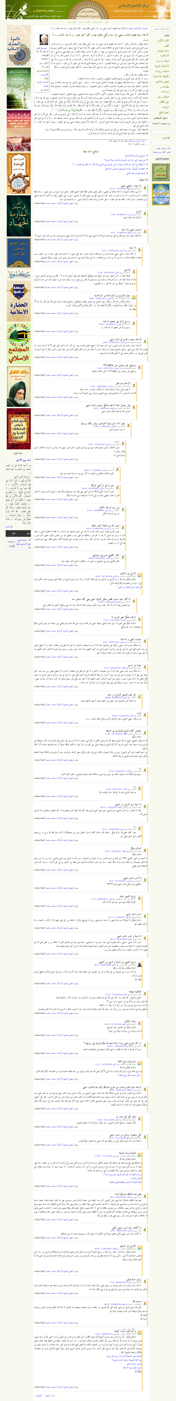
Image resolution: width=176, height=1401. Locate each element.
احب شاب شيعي (133, 914)
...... (116, 441)
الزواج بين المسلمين (128, 573)
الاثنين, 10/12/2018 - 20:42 (106, 576)
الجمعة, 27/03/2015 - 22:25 (120, 189)
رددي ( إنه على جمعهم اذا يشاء (116, 321)
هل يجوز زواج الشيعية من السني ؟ (129, 587)
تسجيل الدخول (68, 203)
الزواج (138, 211)
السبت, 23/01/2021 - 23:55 (115, 620)
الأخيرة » (38, 1396)
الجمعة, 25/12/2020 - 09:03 (115, 1024)
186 (110, 141)
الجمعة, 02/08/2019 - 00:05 (115, 1304)
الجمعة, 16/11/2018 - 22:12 (119, 1138)
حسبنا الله (137, 1301)
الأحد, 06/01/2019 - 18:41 (120, 1197)
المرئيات (165, 107)
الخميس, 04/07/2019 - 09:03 (100, 298)
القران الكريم (140, 141)
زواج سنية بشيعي (133, 1279)
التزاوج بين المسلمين (127, 1246)
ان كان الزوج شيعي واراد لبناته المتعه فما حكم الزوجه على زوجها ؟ (112, 1043)
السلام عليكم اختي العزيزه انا (124, 617)
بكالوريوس (45, 75)
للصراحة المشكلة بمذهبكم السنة (128, 1194)
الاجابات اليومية (162, 66)
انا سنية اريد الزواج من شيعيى (128, 804)
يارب (139, 713)
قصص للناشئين (162, 81)
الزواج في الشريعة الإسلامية (135, 156)
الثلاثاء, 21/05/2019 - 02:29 (106, 1249)
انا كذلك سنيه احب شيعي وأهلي (126, 1227)
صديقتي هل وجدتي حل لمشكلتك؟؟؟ (119, 365)
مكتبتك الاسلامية (161, 76)
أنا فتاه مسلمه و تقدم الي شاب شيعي (125, 339)
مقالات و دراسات (84, 22)
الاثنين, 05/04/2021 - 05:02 (109, 602)
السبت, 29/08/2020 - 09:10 (98, 528)
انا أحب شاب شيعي (132, 878)
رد (140, 768)
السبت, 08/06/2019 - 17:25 (121, 1282)
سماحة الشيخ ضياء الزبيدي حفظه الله (23, 544)
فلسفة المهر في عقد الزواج (135, 173)
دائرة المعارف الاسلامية (163, 53)
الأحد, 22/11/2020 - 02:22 (108, 1120)
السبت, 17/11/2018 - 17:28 (106, 1156)
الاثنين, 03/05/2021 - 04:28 (93, 488)
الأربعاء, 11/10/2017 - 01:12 (119, 917)
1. (145, 141)
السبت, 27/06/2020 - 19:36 (99, 444)
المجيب (107, 22)
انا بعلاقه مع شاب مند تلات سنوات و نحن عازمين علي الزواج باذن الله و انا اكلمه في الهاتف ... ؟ (109, 164)
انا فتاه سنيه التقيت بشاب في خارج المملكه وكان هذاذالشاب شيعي (112, 1087)
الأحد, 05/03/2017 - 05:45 (120, 771)
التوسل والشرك (136, 1178)
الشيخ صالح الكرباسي (41, 48)
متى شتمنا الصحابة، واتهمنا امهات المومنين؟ (127, 1360)
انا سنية (132, 247)
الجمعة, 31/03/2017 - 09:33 (111, 807)
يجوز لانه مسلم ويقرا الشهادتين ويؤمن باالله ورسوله (103, 423)
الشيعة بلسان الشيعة (127, 1153)
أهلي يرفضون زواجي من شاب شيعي (125, 1135)
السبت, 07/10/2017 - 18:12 (120, 881)
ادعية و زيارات (97, 22)
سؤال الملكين (130, 1021)
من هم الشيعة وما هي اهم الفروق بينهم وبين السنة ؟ (122, 1174)
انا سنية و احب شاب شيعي (129, 936)
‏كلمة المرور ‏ (165, 138)
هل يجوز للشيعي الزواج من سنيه (122, 694)
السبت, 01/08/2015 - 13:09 (121, 214)
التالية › (47, 1396)
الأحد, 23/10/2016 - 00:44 (123, 716)
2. (145, 144)
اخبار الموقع (164, 112)
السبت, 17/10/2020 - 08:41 (95, 470)
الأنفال (130, 141)
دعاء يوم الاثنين (23, 460)
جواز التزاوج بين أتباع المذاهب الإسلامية (112, 295)
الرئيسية (145, 28)
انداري (127, 269)
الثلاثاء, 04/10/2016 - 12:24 (115, 668)
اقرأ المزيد (9, 527)
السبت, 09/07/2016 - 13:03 (114, 642)
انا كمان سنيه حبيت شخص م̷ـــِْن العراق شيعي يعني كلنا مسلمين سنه (101, 599)
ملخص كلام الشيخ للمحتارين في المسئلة (123, 731)
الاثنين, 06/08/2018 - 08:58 (116, 697)
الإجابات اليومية (135, 28)
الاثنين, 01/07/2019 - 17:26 (108, 272)
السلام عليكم (136, 848)
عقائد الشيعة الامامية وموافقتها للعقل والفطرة (126, 1182)
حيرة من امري (134, 665)
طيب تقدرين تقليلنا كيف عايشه (105, 525)
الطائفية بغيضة (135, 991)
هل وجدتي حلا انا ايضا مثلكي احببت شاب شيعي (108, 405)
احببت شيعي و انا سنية (131, 639)
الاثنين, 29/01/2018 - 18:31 (105, 965)
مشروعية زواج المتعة (127, 1061)
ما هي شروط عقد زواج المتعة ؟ (130, 1075)
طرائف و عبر (163, 96)
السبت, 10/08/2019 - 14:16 (106, 1334)
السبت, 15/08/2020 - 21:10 (98, 510)
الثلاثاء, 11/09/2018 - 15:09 (120, 1090)
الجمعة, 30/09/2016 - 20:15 (103, 408)
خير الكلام (164, 102)
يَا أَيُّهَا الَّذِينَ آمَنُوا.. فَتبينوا (125, 1331)
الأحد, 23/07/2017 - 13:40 (116, 789)
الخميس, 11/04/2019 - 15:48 (104, 426)
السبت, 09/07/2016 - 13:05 (108, 368)
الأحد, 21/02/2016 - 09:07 (114, 342)
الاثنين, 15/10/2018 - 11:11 (106, 1064)
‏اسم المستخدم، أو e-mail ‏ (161, 125)
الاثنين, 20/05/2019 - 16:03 (121, 1230)
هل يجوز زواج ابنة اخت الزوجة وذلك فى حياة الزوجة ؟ (124, 160)
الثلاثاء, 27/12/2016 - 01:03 (116, 734)
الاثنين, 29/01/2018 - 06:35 (121, 939)
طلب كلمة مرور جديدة (161, 152)
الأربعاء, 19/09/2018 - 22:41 (113, 250)
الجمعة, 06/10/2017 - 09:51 (115, 851)
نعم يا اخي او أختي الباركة (102, 485)
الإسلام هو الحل (123, 383)
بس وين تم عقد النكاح (109, 507)
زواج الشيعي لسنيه (128, 896)
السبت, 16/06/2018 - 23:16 (113, 829)
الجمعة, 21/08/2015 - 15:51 (120, 232)
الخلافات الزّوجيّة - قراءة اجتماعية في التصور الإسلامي (125, 169)
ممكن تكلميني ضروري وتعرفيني (105, 555)
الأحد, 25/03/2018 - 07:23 (116, 994)
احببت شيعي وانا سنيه (131, 229)
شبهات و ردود (72, 22)
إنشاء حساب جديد (53, 203)
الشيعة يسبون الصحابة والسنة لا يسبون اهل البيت (124, 1356)
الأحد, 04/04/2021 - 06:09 (99, 558)
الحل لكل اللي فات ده (126, 1116)
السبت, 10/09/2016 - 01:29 (101, 386)
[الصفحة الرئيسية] (88, 19)
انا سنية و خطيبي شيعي (131, 186)
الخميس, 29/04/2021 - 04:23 (110, 324)
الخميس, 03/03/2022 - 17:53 (102, 899)
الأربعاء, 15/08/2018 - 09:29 (119, 1046)
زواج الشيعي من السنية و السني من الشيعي (117, 962)
